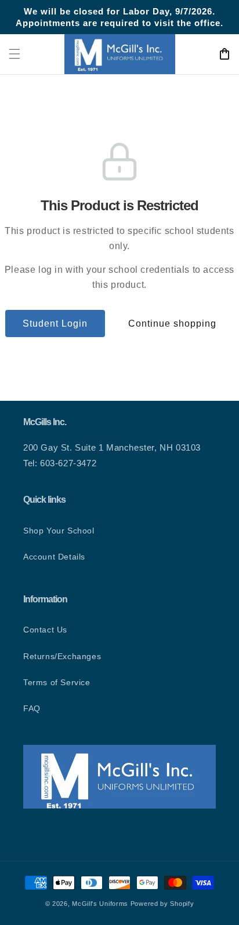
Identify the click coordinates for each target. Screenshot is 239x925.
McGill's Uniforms (100, 903)
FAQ (32, 708)
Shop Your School (59, 530)
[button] (14, 54)
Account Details (54, 556)
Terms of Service (56, 682)
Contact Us (45, 629)
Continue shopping (172, 323)
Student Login (55, 323)
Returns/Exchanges (62, 656)
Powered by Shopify (162, 903)
